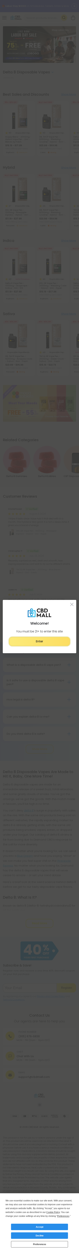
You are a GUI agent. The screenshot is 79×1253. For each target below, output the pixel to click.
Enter (39, 641)
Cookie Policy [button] (53, 1212)
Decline (40, 1235)
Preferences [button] (63, 1216)
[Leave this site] (72, 604)
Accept (39, 1227)
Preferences (39, 1244)
